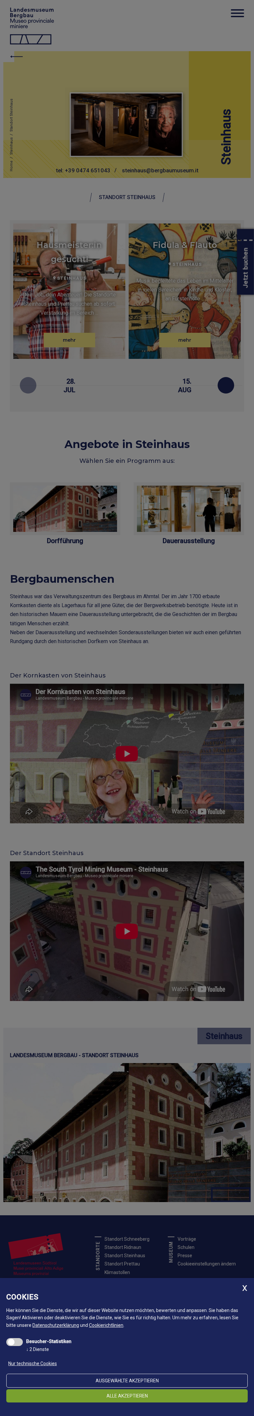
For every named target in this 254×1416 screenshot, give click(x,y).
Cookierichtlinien (106, 1325)
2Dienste (37, 1349)
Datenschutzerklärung (55, 1325)
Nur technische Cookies (32, 1363)
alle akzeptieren (127, 1396)
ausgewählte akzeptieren (127, 1380)
